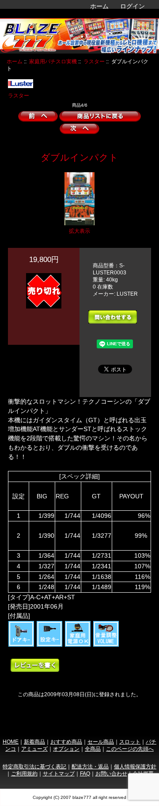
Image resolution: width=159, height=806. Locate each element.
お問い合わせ (111, 773)
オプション (66, 749)
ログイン (132, 6)
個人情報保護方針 (135, 766)
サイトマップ (59, 773)
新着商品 (34, 741)
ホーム (99, 6)
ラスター (94, 61)
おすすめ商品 (66, 741)
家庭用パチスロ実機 (53, 61)
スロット (129, 741)
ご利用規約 (24, 773)
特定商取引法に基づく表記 (34, 766)
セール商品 (100, 741)
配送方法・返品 (90, 766)
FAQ (85, 773)
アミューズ (34, 749)
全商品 (93, 749)
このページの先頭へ (130, 749)
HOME (11, 741)
